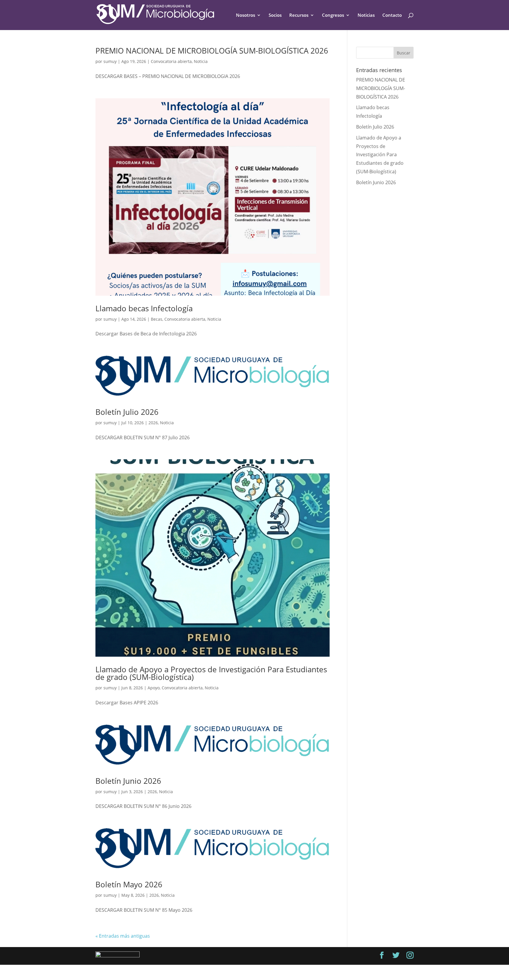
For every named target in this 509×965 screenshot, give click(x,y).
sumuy (110, 61)
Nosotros (245, 15)
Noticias (366, 15)
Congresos (333, 15)
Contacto (392, 15)
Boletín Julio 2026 (126, 412)
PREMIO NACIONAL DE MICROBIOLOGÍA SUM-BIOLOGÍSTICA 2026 (211, 50)
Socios (275, 15)
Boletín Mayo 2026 (128, 884)
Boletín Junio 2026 (128, 781)
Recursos (298, 15)
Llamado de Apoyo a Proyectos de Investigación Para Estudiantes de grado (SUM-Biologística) (211, 673)
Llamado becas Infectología (144, 308)
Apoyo (154, 688)
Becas (156, 319)
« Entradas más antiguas (122, 936)
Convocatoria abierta (171, 61)
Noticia (201, 61)
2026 (153, 422)
